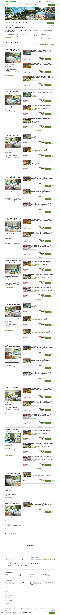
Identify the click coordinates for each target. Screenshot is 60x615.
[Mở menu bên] (54, 1)
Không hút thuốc (36, 44)
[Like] (51, 25)
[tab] (44, 44)
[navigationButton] (34, 595)
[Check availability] (53, 59)
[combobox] (13, 5)
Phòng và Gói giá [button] (15, 22)
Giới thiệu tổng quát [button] (9, 22)
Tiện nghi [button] (27, 22)
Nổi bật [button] (24, 22)
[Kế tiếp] (51, 606)
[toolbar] (28, 5)
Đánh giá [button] (20, 22)
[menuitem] (41, 1)
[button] (9, 1)
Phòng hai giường (29, 44)
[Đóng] (59, 613)
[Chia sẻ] (54, 25)
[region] (30, 613)
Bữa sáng (23, 44)
